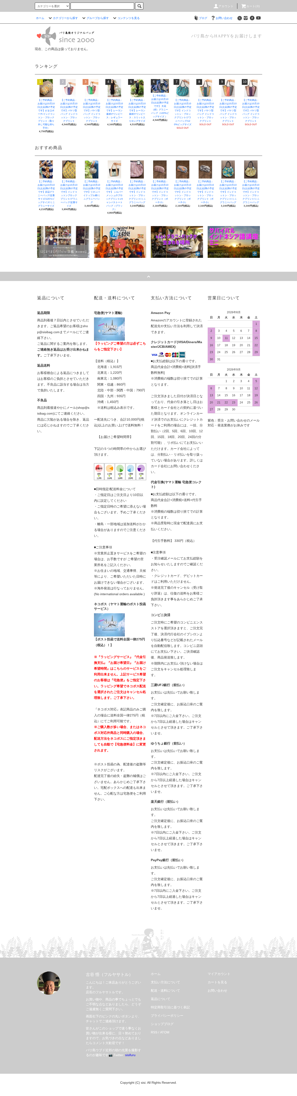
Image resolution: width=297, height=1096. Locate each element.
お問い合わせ (224, 18)
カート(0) (253, 6)
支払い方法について (165, 982)
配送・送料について (165, 990)
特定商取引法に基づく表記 (170, 1007)
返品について (160, 999)
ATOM (164, 1032)
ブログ (203, 18)
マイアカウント (219, 974)
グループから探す (98, 18)
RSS (154, 1032)
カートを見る (217, 982)
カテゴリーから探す (65, 18)
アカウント (226, 6)
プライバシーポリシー (167, 1015)
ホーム (40, 18)
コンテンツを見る (128, 18)
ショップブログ (162, 1024)
